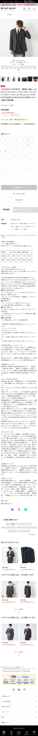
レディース (28, 14)
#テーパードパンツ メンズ (24, 524)
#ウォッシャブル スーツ (8, 527)
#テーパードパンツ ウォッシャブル (26, 527)
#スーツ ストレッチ (24, 531)
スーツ (22, 667)
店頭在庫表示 (19, 200)
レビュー (32, 209)
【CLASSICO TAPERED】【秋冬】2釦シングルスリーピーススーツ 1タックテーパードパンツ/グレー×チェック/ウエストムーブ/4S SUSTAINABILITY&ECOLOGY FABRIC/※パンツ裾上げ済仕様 (19, 670)
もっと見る (19, 609)
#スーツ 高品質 (11, 524)
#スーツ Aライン (12, 531)
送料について (4, 500)
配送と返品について (6, 503)
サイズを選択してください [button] (19, 187)
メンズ (9, 14)
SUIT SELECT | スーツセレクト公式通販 (10, 667)
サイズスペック (19, 209)
